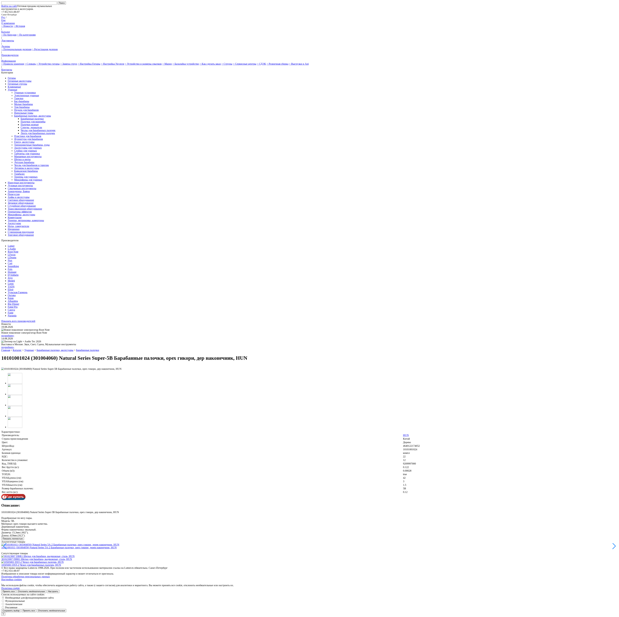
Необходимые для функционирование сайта (29, 597)
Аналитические (13, 604)
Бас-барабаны (21, 101)
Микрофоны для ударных (28, 179)
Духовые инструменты (20, 185)
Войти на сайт (9, 6)
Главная (5, 350)
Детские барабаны (24, 162)
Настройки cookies (11, 579)
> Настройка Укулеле (112, 63)
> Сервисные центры (244, 63)
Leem (11, 283)
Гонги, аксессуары (24, 142)
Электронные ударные (26, 95)
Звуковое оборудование (21, 203)
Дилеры (5, 46)
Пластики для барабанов (27, 136)
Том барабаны (22, 107)
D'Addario (13, 275)
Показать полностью (13, 538)
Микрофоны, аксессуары (21, 214)
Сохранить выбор (11, 610)
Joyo (10, 277)
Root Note (13, 251)
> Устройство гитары (48, 63)
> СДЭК (261, 63)
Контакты (6, 69)
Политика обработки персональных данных (25, 576)
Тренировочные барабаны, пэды (32, 144)
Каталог (5, 32)
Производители (10, 55)
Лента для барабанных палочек (38, 133)
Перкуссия (14, 194)
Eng (3, 20)
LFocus (11, 254)
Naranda (12, 315)
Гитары (12, 78)
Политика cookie (10, 588)
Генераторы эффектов (20, 211)
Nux (10, 260)
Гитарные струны (17, 83)
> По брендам (8, 34)
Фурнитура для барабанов (28, 139)
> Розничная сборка (277, 63)
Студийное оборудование (22, 205)
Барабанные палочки (32, 118)
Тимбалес (19, 174)
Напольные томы (23, 113)
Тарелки (18, 98)
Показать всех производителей (18, 321)
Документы (7, 40)
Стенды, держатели (31, 127)
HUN (406, 435)
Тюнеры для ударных (26, 176)
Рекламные (11, 607)
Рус (3, 17)
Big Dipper (13, 304)
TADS (11, 286)
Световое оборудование (21, 200)
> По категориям (26, 34)
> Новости (7, 26)
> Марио (167, 63)
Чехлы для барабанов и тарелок (31, 165)
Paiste (11, 298)
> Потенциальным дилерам (16, 49)
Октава (12, 295)
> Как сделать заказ (210, 63)
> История (19, 26)
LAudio (12, 248)
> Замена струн (68, 63)
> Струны (226, 63)
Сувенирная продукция (21, 232)
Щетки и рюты (22, 159)
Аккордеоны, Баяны (19, 191)
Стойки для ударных (25, 150)
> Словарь (30, 63)
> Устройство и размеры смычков (143, 63)
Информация (8, 61)
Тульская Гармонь (17, 292)
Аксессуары (14, 223)
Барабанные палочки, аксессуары (32, 115)
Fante (10, 312)
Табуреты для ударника (27, 153)
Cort (10, 263)
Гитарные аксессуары (19, 81)
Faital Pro (13, 307)
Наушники (14, 229)
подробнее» (7, 335)
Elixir (10, 289)
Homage (12, 272)
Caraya (11, 309)
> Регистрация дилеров (45, 49)
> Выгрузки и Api (299, 63)
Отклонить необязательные (31, 591)
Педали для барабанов (26, 110)
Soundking (13, 266)
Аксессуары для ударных (28, 147)
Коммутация (14, 217)
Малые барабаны (23, 104)
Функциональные (15, 601)
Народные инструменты (21, 182)
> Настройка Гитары (89, 63)
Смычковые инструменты (22, 188)
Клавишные (14, 86)
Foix (10, 269)
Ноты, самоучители (18, 226)
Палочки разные (30, 124)
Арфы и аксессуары (18, 197)
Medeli (11, 280)
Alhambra (13, 301)
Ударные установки (25, 92)
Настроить (53, 591)
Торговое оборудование (21, 235)
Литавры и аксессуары (26, 168)
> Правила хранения (12, 63)
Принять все (9, 591)
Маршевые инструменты (28, 156)
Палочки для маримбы (33, 121)
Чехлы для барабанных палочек (38, 130)
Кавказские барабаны (26, 171)
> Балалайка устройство (185, 63)
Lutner (11, 246)
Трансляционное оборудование (25, 208)
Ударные (12, 89)
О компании (8, 23)
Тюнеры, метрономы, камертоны (26, 220)
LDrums (12, 257)
